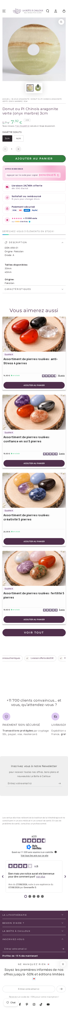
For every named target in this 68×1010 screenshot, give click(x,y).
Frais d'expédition (22, 126)
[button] (48, 11)
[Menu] (4, 11)
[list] (34, 725)
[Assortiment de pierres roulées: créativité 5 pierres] (34, 490)
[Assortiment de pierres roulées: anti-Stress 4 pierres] (34, 334)
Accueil (6, 99)
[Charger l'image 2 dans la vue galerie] (38, 88)
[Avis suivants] (65, 876)
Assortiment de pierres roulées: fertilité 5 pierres (33, 595)
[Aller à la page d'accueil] (28, 11)
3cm (8, 139)
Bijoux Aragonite (20, 99)
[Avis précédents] (2, 876)
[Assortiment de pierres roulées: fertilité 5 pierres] (34, 568)
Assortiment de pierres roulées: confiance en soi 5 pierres (26, 439)
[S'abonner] (60, 783)
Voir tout (34, 632)
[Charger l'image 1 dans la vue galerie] (30, 88)
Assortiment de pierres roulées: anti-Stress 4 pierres (30, 361)
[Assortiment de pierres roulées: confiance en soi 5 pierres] (34, 412)
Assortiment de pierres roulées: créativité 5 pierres (26, 517)
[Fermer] (62, 964)
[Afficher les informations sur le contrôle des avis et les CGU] (55, 852)
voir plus (40, 876)
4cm (20, 139)
